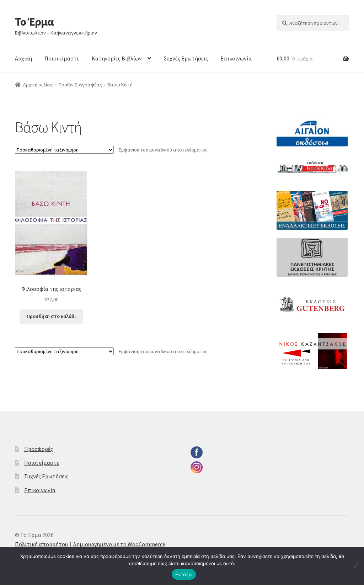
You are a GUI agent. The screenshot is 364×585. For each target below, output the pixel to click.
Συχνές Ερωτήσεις (186, 58)
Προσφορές (38, 448)
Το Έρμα (34, 22)
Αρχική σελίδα (38, 84)
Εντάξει (184, 574)
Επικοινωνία (236, 58)
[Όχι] (355, 566)
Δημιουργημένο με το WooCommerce (119, 544)
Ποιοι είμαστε (61, 58)
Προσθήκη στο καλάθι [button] (51, 316)
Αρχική (23, 58)
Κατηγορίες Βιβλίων (117, 58)
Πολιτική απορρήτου (41, 544)
